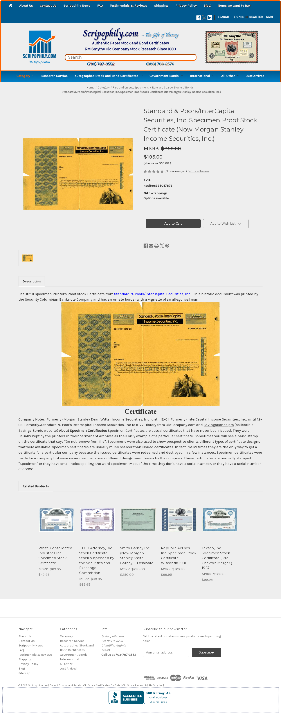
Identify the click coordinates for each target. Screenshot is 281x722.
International (200, 76)
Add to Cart (56, 523)
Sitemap (24, 673)
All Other (228, 76)
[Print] (156, 246)
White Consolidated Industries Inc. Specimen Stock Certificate (55, 555)
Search (223, 17)
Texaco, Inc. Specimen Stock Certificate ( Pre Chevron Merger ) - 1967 (218, 558)
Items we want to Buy (234, 5)
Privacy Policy (186, 5)
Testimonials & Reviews (128, 5)
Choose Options (220, 523)
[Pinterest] (167, 246)
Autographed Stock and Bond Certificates (106, 76)
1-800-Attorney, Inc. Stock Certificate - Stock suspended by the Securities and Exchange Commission (96, 560)
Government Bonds (164, 76)
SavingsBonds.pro (219, 425)
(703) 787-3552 (100, 63)
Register (256, 17)
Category (23, 76)
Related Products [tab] (36, 486)
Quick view (56, 516)
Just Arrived (255, 76)
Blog (207, 5)
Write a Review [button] (199, 171)
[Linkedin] (209, 17)
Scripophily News (76, 5)
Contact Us (48, 5)
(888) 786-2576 (160, 63)
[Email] (151, 246)
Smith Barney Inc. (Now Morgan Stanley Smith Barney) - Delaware (137, 555)
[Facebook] (198, 17)
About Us (26, 5)
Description (32, 281)
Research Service (54, 76)
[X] (204, 17)
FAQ (100, 5)
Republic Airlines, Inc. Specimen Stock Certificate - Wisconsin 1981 (178, 555)
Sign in (239, 17)
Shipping (161, 5)
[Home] (10, 6)
